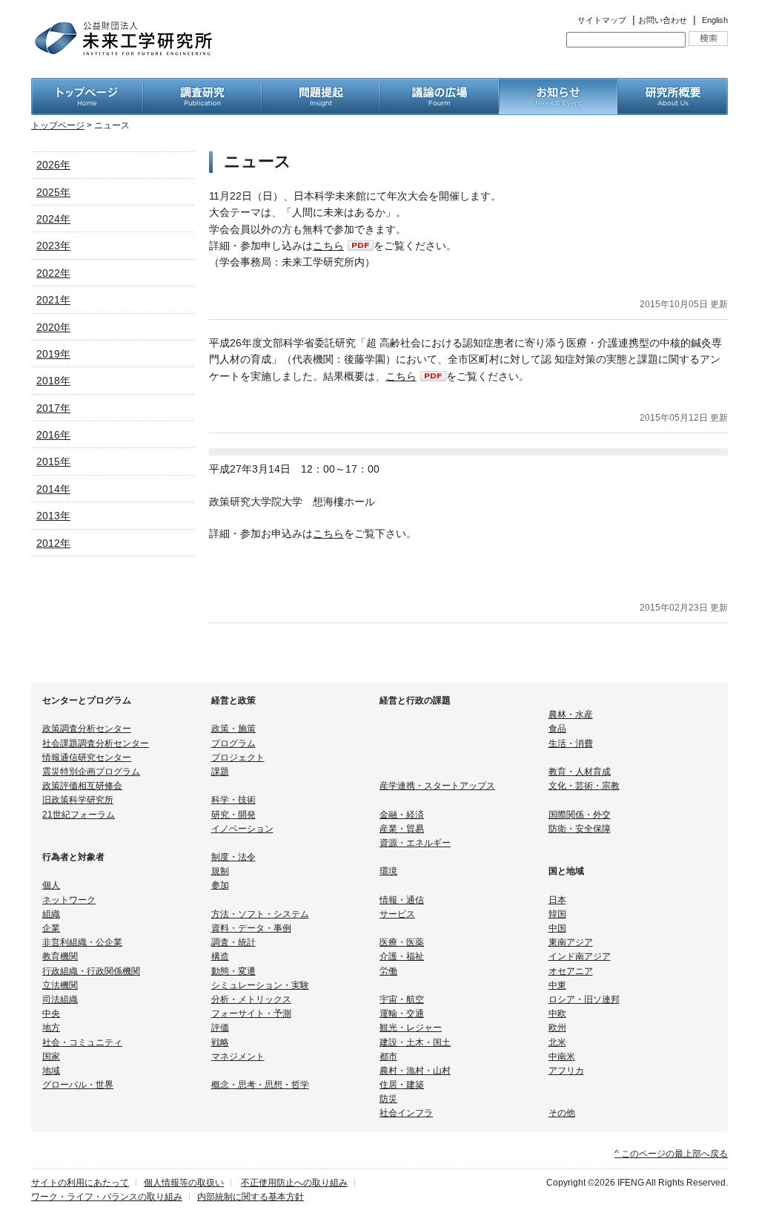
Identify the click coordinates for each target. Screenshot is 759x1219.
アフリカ (566, 1070)
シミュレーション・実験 (260, 985)
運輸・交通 (402, 1013)
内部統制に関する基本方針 (250, 1197)
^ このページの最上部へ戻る (671, 1154)
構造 (220, 956)
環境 (388, 871)
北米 (557, 1042)
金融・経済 (402, 814)
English (715, 20)
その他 (561, 1113)
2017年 (53, 408)
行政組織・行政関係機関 (91, 971)
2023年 (53, 246)
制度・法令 (233, 857)
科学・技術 (233, 800)
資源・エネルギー (415, 843)
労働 (388, 971)
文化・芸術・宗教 (584, 786)
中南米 (561, 1056)
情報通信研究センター (86, 757)
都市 (388, 1056)
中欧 (557, 1013)
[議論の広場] (439, 86)
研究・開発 (233, 814)
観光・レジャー (411, 1027)
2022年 (53, 273)
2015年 (53, 461)
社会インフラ (406, 1113)
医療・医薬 (402, 942)
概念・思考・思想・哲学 (260, 1085)
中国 (557, 928)
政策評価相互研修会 (82, 786)
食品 (557, 728)
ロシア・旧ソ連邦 (584, 999)
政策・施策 (233, 728)
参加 (220, 885)
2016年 (53, 435)
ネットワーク (69, 900)
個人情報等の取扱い (184, 1182)
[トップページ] (87, 86)
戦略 (220, 1042)
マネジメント (238, 1056)
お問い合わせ (662, 20)
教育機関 (60, 956)
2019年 (53, 354)
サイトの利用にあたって (80, 1182)
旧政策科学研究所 (77, 800)
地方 (51, 1027)
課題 (220, 771)
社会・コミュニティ (82, 1042)
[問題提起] (321, 86)
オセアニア (570, 971)
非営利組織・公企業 (82, 942)
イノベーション (242, 829)
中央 (51, 1013)
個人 (51, 885)
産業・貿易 (402, 829)
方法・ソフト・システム (260, 914)
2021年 (53, 300)
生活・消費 (570, 743)
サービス (397, 914)
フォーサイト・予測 (251, 1013)
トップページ (57, 125)
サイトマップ (601, 20)
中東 (557, 985)
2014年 (53, 489)
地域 (51, 1070)
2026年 (53, 165)
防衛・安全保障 (579, 829)
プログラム (233, 743)
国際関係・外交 (579, 814)
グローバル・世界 (77, 1085)
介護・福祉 (402, 956)
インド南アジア (579, 956)
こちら (328, 246)
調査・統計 (233, 942)
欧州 (557, 1027)
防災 (388, 1099)
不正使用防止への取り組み (294, 1182)
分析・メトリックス (251, 999)
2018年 (53, 381)
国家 (51, 1056)
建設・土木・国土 (415, 1042)
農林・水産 (570, 714)
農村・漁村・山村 (415, 1070)
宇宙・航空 (402, 999)
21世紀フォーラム (78, 814)
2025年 (53, 192)
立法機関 (60, 985)
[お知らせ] (558, 86)
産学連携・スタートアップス (437, 786)
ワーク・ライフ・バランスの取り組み (106, 1197)
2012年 (53, 543)
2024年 (53, 219)
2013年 (53, 516)
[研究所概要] (672, 86)
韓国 (557, 914)
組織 (51, 914)
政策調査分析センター (86, 728)
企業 (51, 928)
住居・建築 (402, 1085)
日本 (557, 900)
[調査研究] (202, 86)
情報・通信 (402, 900)
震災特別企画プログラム (91, 771)
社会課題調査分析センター (95, 743)
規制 (220, 871)
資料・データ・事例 (251, 928)
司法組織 (60, 999)
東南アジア (570, 942)
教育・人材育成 (579, 771)
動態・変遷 (233, 971)
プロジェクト (238, 757)
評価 (220, 1027)
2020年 (53, 327)
